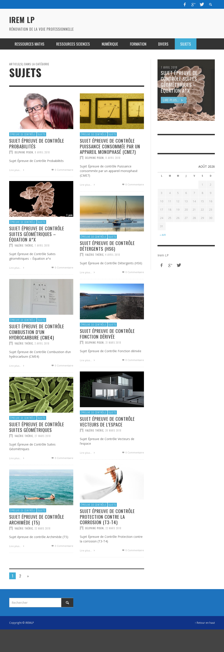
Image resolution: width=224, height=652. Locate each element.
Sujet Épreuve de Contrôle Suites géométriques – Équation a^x (36, 234)
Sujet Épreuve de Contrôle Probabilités (36, 143)
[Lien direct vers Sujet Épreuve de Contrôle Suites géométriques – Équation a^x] (41, 198)
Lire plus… (15, 170)
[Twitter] (201, 4)
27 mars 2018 (43, 436)
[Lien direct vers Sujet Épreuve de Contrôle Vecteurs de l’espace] (112, 389)
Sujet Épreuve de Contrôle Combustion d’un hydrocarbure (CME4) (36, 332)
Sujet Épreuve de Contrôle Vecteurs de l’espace (107, 422)
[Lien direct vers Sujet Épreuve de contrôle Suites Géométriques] (41, 394)
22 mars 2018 (113, 528)
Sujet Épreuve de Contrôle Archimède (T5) (36, 519)
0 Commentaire (63, 169)
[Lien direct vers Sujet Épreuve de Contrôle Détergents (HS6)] (112, 213)
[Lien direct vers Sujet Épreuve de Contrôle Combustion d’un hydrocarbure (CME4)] (41, 296)
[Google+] (193, 4)
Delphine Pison (24, 152)
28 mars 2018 (113, 430)
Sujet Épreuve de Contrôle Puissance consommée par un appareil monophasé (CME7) (110, 146)
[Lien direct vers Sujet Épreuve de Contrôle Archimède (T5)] (41, 487)
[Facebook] (185, 4)
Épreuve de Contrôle (23, 134)
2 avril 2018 (42, 343)
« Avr (163, 234)
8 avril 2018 (42, 152)
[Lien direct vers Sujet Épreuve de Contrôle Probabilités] (41, 111)
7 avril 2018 (42, 245)
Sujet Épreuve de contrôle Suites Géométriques (36, 427)
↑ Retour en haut (205, 622)
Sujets (41, 134)
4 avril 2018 (112, 254)
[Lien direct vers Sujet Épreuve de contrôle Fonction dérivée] (112, 301)
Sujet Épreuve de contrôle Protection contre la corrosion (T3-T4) (107, 517)
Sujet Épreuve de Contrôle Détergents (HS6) (107, 246)
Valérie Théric (24, 245)
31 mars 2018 (113, 342)
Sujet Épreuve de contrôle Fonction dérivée (107, 334)
